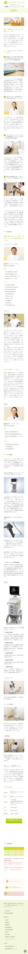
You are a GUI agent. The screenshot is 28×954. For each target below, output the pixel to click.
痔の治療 (7, 934)
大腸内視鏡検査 (9, 929)
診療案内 (7, 924)
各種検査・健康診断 (10, 936)
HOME (6, 920)
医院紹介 (7, 922)
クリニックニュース (10, 939)
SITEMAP (7, 910)
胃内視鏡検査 (8, 927)
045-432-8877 (9, 913)
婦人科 (6, 932)
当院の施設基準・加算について (14, 821)
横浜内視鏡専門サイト (10, 946)
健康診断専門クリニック (11, 948)
